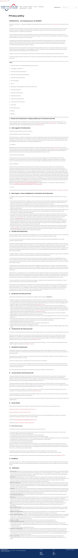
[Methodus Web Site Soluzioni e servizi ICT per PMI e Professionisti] (9, 7)
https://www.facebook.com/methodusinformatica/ (19, 412)
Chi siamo (25, 6)
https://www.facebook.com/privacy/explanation (24, 422)
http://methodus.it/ (57, 24)
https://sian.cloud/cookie (62, 190)
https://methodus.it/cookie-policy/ (50, 190)
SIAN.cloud (54, 553)
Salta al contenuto (4, 0)
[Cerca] (76, 7)
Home (21, 6)
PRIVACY (70, 549)
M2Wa (53, 554)
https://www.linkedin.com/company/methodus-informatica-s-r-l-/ (23, 409)
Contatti (30, 8)
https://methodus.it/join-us (55, 147)
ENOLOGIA (41, 553)
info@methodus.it (53, 123)
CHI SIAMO (67, 549)
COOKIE (73, 549)
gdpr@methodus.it (40, 124)
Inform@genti (42, 554)
